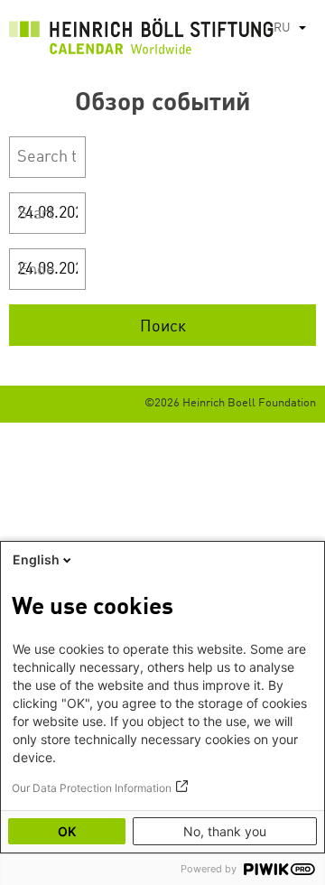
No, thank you (224, 831)
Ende (36, 270)
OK (67, 831)
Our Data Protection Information (92, 788)
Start (36, 214)
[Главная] (141, 40)
